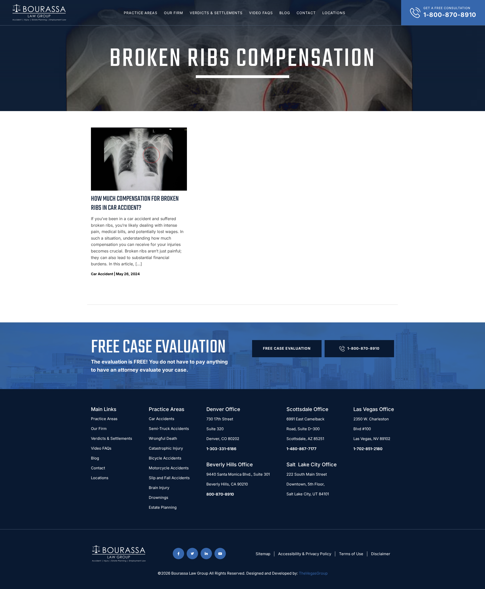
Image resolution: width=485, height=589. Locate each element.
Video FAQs (261, 13)
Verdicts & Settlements (216, 13)
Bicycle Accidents (165, 458)
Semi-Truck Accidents (169, 428)
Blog (284, 13)
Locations (333, 13)
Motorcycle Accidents (169, 468)
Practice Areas (140, 13)
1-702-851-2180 (367, 448)
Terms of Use (351, 553)
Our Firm (173, 13)
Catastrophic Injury (166, 448)
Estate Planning (163, 507)
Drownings (158, 497)
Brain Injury (159, 487)
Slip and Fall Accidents (169, 477)
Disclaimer (380, 553)
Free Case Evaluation (287, 348)
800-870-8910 (220, 494)
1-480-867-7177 (301, 448)
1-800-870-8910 (363, 348)
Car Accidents (161, 418)
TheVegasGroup (313, 573)
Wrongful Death (163, 438)
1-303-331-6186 (221, 448)
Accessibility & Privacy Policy (304, 553)
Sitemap (263, 553)
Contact (306, 13)
